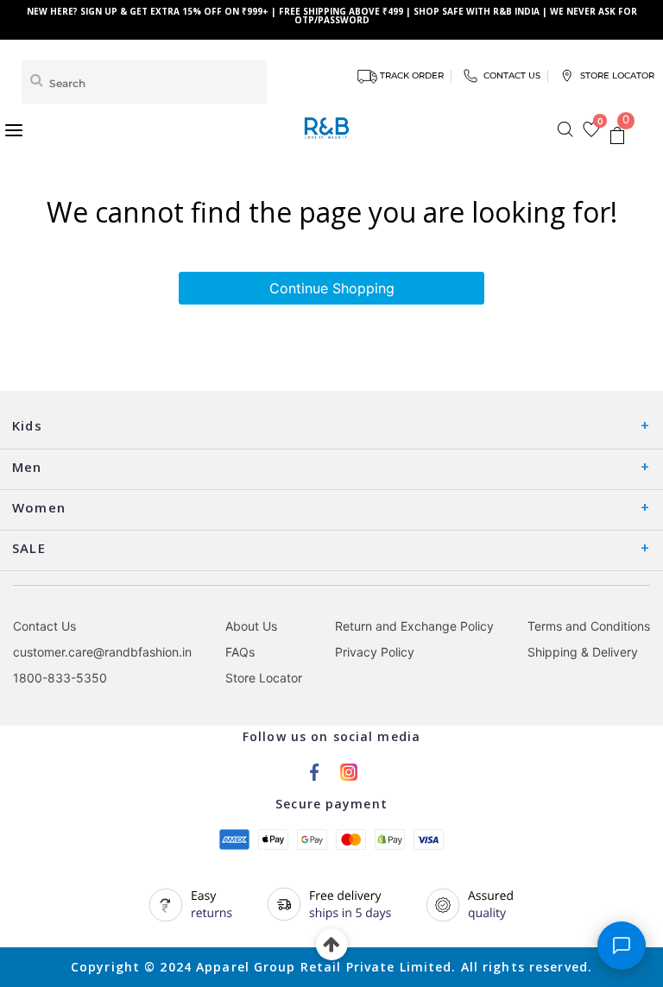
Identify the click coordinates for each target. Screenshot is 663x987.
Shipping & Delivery (582, 651)
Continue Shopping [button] (332, 288)
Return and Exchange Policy (414, 626)
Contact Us (44, 626)
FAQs (240, 651)
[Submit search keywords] (36, 79)
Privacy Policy (374, 651)
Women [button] (39, 507)
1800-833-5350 (60, 677)
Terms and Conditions (588, 626)
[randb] (330, 128)
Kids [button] (27, 425)
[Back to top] (331, 945)
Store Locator (263, 677)
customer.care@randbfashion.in (102, 651)
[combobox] (144, 82)
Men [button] (27, 466)
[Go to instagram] (348, 770)
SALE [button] (29, 547)
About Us (251, 626)
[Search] (565, 129)
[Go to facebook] (314, 770)
